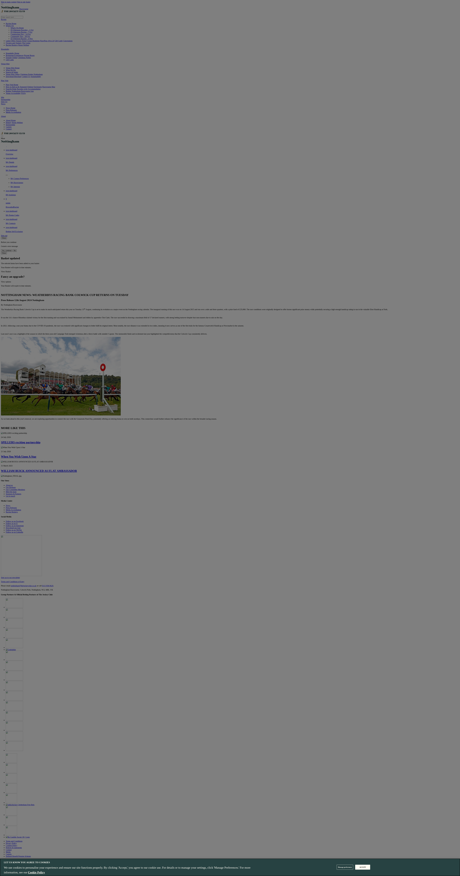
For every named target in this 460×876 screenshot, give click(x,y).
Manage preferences (345, 867)
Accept (362, 867)
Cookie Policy (36, 872)
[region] (230, 867)
